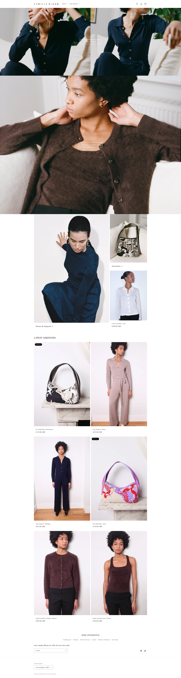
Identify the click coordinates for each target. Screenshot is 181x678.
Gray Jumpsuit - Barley (99, 429)
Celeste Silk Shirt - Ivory (119, 323)
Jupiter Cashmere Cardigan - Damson (46, 618)
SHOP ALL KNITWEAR (91, 42)
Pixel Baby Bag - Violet (99, 524)
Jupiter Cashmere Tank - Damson (102, 618)
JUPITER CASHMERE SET (90, 145)
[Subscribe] (66, 650)
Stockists (75, 639)
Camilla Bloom (42, 674)
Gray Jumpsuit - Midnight (43, 524)
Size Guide (115, 639)
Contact (94, 639)
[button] (64, 4)
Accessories (116, 266)
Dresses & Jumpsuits (43, 326)
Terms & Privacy (85, 639)
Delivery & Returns (104, 639)
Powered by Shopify (51, 674)
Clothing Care (67, 639)
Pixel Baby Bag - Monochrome (44, 429)
